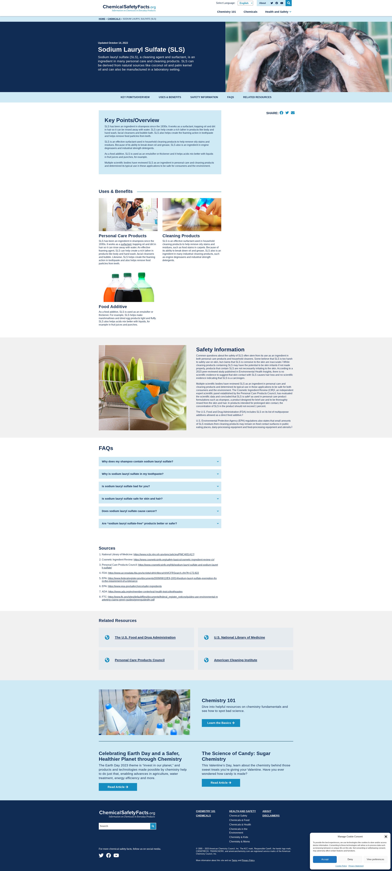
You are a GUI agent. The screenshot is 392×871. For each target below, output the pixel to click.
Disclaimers (271, 815)
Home (102, 19)
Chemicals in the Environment (238, 831)
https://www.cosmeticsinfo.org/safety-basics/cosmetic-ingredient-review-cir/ (174, 559)
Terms (234, 860)
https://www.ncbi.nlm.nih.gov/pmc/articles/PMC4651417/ (164, 554)
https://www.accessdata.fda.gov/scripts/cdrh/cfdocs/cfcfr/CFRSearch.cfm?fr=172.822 (153, 573)
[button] (385, 836)
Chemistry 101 (226, 11)
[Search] (153, 826)
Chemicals (250, 11)
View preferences (375, 859)
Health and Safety (276, 11)
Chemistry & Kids (238, 837)
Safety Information (204, 97)
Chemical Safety (238, 815)
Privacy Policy (248, 860)
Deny (350, 859)
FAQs (230, 97)
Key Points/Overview (135, 97)
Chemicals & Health (240, 824)
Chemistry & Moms (239, 841)
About (266, 811)
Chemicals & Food (239, 820)
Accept (324, 859)
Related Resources (257, 97)
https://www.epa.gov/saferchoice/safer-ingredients (135, 586)
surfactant (126, 244)
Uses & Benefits (170, 97)
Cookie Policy (341, 866)
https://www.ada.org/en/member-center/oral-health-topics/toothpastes (145, 591)
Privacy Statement (356, 866)
